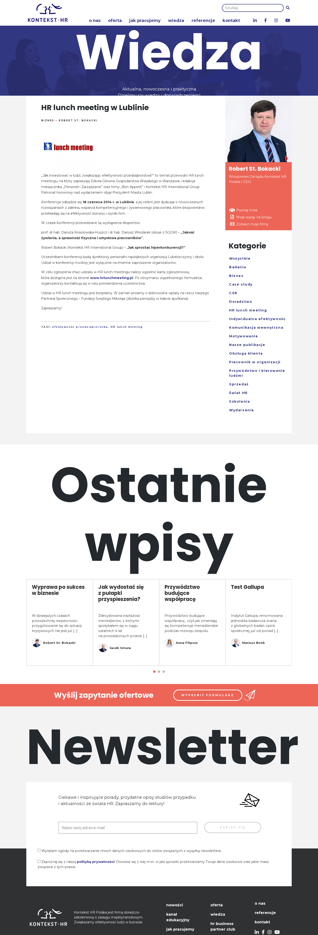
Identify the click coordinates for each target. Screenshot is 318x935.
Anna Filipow (187, 643)
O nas (95, 20)
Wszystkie (239, 258)
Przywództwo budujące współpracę (182, 593)
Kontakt (231, 20)
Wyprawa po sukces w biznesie (58, 590)
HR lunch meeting (127, 326)
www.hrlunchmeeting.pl (111, 278)
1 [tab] (154, 672)
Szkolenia (239, 401)
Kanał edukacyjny (177, 917)
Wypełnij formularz (207, 695)
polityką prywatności (96, 862)
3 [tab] (163, 672)
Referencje (203, 20)
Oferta (115, 20)
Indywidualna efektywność (257, 319)
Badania (237, 267)
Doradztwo (240, 302)
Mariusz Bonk (253, 643)
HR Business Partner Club (222, 926)
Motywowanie (243, 336)
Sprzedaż (239, 384)
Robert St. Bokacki (78, 120)
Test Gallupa (247, 587)
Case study (241, 284)
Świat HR (238, 393)
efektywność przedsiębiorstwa (80, 326)
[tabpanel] (60, 622)
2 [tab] (159, 672)
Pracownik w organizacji (255, 362)
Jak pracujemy (145, 20)
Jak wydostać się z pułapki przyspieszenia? (121, 593)
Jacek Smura (120, 648)
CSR (233, 293)
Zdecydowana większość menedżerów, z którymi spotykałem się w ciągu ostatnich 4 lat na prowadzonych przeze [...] (122, 626)
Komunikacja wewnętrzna (256, 327)
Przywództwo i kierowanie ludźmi (257, 373)
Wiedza (176, 20)
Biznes (47, 120)
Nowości (174, 905)
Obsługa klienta (246, 353)
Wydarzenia (241, 410)
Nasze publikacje (247, 345)
